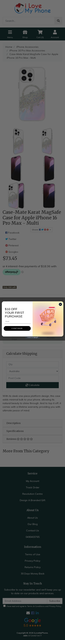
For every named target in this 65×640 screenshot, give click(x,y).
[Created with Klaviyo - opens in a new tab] (32, 337)
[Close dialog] (60, 304)
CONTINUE (17, 328)
